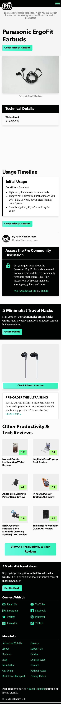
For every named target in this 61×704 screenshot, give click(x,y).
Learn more (30, 17)
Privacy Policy (38, 676)
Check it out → (14, 414)
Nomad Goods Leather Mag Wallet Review (13, 462)
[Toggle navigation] (57, 3)
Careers (34, 643)
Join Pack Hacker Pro (25, 290)
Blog (4, 659)
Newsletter (8, 665)
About (5, 648)
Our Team (7, 670)
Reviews (6, 654)
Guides (34, 654)
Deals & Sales (37, 659)
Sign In (44, 290)
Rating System (38, 670)
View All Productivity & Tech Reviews (31, 549)
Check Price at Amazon (17, 48)
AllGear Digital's (36, 689)
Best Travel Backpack (13, 676)
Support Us (36, 648)
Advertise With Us (12, 643)
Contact (34, 665)
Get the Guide (12, 332)
